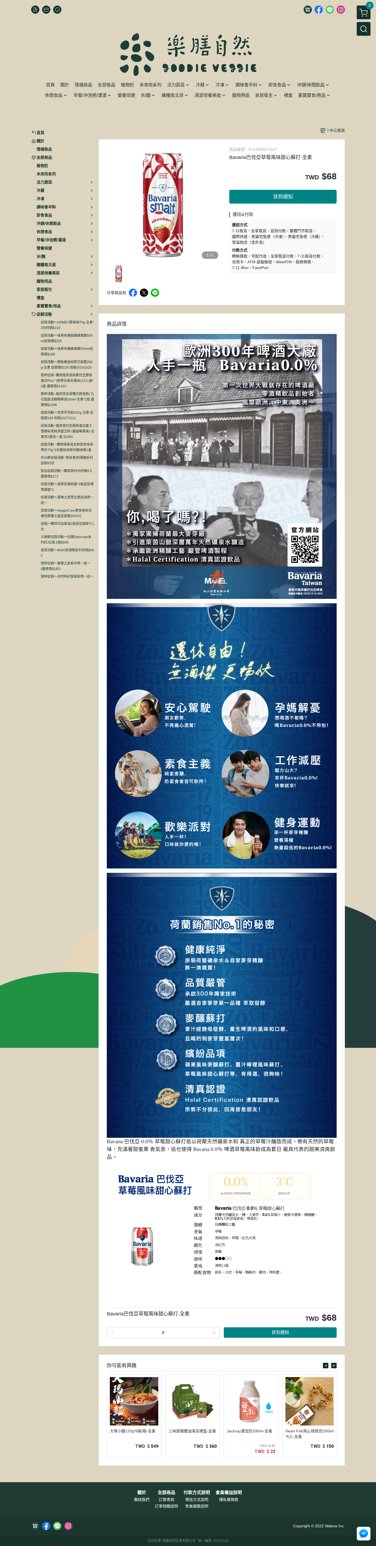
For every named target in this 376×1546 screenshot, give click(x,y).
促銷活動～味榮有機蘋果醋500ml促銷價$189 (67, 351)
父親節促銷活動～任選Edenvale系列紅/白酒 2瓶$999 (66, 539)
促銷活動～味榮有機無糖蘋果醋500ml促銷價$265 (67, 338)
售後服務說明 (196, 1506)
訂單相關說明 (166, 1506)
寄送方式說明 (196, 1499)
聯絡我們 (141, 1499)
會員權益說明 (229, 1492)
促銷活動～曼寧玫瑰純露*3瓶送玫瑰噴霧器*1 (67, 487)
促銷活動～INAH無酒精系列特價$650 (67, 553)
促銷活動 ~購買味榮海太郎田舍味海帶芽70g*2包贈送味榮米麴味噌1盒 (67, 447)
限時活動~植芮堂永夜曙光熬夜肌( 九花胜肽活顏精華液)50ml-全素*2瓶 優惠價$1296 (67, 399)
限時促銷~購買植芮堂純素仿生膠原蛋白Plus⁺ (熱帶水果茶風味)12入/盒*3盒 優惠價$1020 (67, 380)
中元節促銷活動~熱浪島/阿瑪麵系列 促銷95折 (67, 460)
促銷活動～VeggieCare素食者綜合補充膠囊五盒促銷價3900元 (66, 513)
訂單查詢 (166, 1499)
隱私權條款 (228, 1499)
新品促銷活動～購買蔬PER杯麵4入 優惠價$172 (66, 473)
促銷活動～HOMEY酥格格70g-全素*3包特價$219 (67, 325)
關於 (141, 1492)
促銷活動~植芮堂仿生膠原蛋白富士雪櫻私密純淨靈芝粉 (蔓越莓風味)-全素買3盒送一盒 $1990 (67, 431)
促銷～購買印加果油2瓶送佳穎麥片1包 (67, 526)
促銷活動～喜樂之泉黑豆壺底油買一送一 (67, 500)
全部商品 (166, 1492)
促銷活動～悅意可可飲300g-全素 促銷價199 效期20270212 (67, 415)
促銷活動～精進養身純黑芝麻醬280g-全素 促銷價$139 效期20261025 (67, 364)
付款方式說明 (197, 1492)
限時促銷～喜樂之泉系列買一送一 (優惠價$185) (65, 566)
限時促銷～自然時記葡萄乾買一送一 (67, 577)
